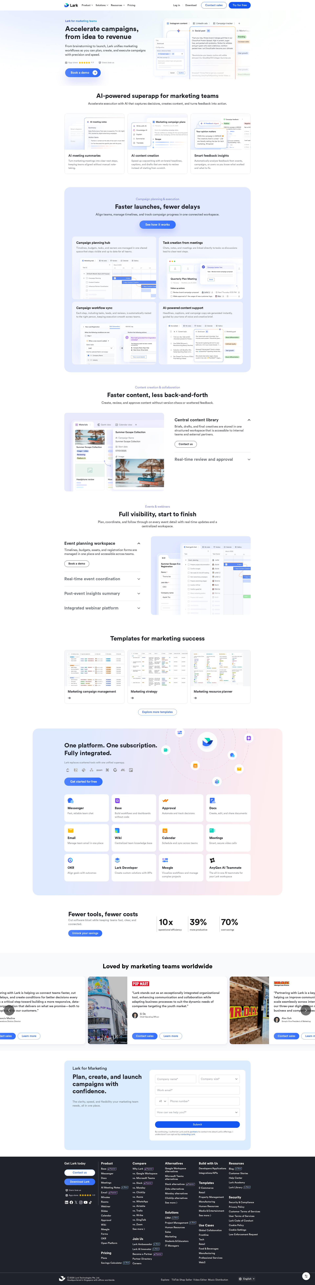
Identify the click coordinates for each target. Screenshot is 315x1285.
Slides (104, 1211)
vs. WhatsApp (140, 1201)
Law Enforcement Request (243, 1234)
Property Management (211, 1197)
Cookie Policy (236, 1225)
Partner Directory (142, 1258)
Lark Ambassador (142, 1244)
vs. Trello (138, 1210)
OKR (103, 1238)
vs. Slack (137, 1183)
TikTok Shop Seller (182, 1280)
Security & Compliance (241, 1202)
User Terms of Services (241, 1216)
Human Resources (175, 1227)
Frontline (204, 1235)
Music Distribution (218, 1280)
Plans (104, 1258)
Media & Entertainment (211, 1211)
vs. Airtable (139, 1206)
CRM (168, 1218)
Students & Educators (177, 1241)
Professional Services (210, 1258)
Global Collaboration (210, 1230)
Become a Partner (142, 1254)
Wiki (103, 1224)
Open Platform (109, 1243)
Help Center (235, 1178)
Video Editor (200, 1280)
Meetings (106, 1182)
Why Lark (138, 1168)
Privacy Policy (236, 1207)
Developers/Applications (212, 1168)
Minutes (105, 1197)
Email (104, 1192)
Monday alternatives (176, 1193)
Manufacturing (207, 1201)
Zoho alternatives (174, 1189)
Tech (201, 1239)
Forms (104, 1234)
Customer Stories (238, 1173)
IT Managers (172, 1245)
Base (103, 1168)
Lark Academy (237, 1182)
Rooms (104, 1202)
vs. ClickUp (139, 1192)
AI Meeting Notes (110, 1187)
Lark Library (235, 1187)
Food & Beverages (209, 1248)
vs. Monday (139, 1187)
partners (194, 1132)
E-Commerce (206, 1188)
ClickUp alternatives (176, 1198)
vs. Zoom (138, 1224)
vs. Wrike (138, 1215)
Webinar (105, 1206)
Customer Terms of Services (244, 1211)
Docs (104, 1178)
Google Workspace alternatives (175, 1170)
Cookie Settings (237, 1230)
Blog (231, 1168)
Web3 (202, 1262)
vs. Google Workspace (145, 1173)
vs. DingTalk (139, 1220)
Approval (106, 1220)
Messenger (107, 1173)
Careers (137, 1263)
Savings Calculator (111, 1263)
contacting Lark (187, 1134)
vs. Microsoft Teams (144, 1178)
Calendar (106, 1215)
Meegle (105, 1229)
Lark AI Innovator (142, 1249)
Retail (202, 1192)
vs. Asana (138, 1197)
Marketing (171, 1236)
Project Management (176, 1222)
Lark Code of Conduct (241, 1220)
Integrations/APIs (208, 1173)
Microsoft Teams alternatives (174, 1178)
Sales (168, 1232)
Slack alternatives (175, 1184)
